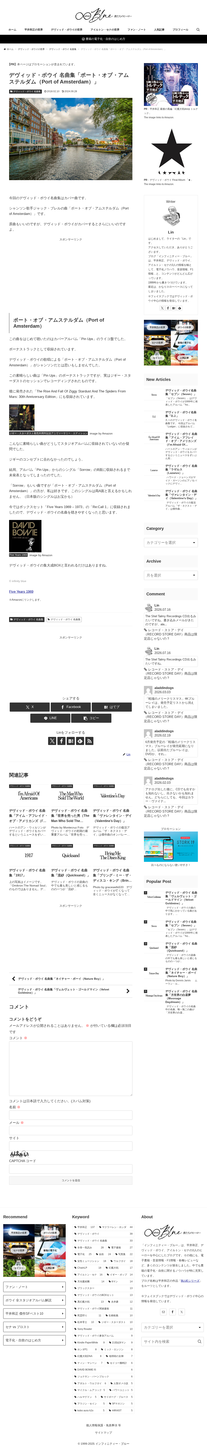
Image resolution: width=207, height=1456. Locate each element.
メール (16, 1123)
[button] (157, 739)
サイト (14, 1138)
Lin (171, 232)
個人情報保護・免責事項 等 (103, 1425)
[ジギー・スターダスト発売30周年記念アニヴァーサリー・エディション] (22, 417)
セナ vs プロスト (17, 1327)
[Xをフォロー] (162, 308)
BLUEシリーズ (190, 1280)
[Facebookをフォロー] (168, 308)
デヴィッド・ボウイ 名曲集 (27, 91)
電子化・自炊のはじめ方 (23, 1340)
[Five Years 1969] (25, 536)
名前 (14, 1107)
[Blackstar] (171, 150)
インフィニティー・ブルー (112, 1443)
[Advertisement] (70, 270)
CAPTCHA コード (22, 1161)
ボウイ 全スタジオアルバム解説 (28, 1300)
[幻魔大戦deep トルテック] (171, 84)
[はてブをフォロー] (173, 308)
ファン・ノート (16, 1287)
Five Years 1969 (21, 592)
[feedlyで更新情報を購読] (179, 308)
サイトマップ (103, 1432)
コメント (18, 1038)
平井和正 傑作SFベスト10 (24, 1313)
